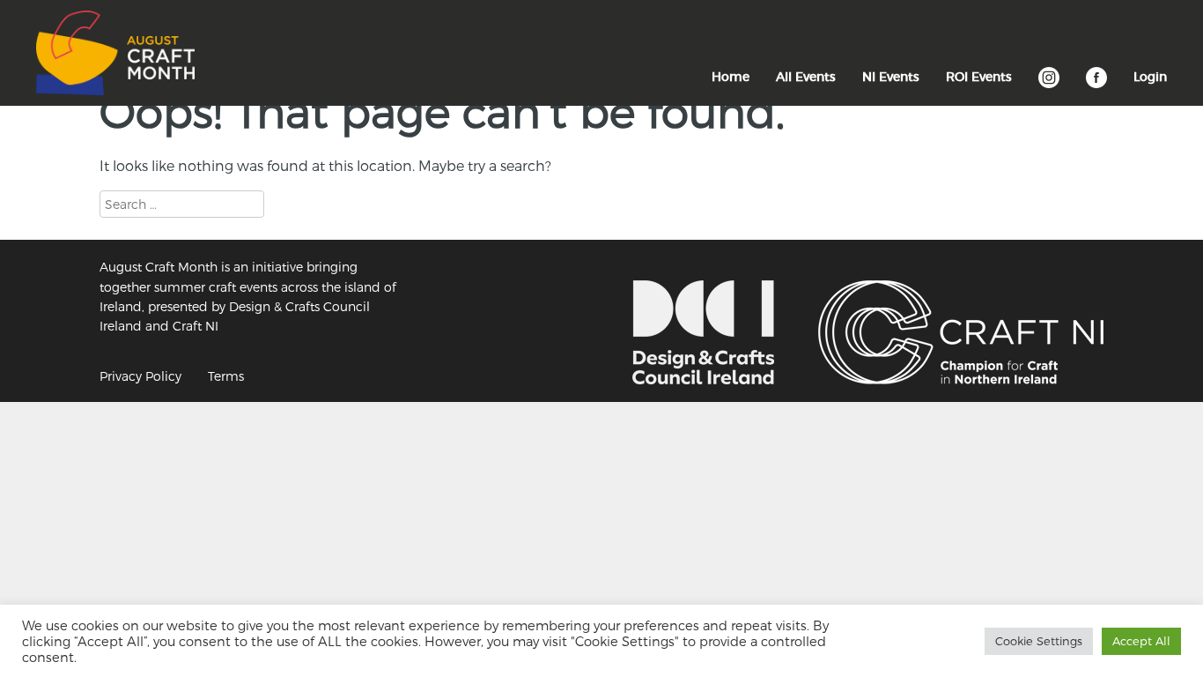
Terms (226, 375)
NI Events (890, 77)
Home (730, 77)
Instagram (1048, 86)
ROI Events (979, 77)
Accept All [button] (1141, 641)
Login (1150, 77)
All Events (806, 77)
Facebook (1096, 86)
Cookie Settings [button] (1038, 641)
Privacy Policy (140, 375)
